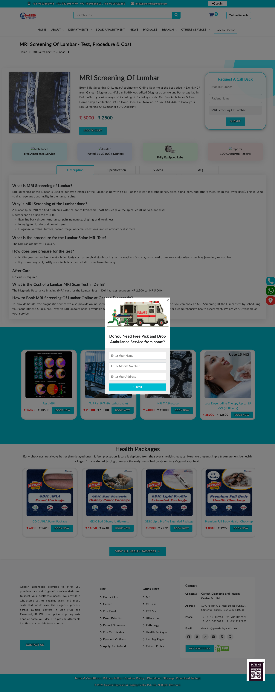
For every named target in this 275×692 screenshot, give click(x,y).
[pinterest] (222, 637)
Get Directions (199, 648)
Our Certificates (113, 632)
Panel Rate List (113, 618)
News (134, 29)
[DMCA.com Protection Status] (222, 648)
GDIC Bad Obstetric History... (107, 521)
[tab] (75, 170)
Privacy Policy (112, 678)
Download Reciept (188, 678)
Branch (168, 29)
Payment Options (114, 639)
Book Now (62, 410)
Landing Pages (155, 639)
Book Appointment (110, 29)
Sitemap (168, 678)
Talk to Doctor (225, 30)
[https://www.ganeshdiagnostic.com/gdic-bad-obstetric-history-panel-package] (107, 492)
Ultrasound (153, 618)
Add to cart (93, 130)
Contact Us (35, 645)
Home (23, 52)
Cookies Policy (134, 678)
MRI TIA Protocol (167, 403)
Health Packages (157, 632)
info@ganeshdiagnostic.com (151, 4)
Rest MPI (48, 403)
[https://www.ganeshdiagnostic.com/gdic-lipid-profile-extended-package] (167, 492)
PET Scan (152, 611)
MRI (148, 597)
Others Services (193, 29)
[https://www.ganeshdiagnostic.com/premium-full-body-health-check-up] (227, 492)
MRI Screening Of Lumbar (49, 52)
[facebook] (188, 637)
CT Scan (151, 604)
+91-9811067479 (67, 4)
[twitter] (197, 637)
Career (107, 604)
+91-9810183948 (44, 4)
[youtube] (213, 637)
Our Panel (109, 611)
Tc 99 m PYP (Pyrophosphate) (107, 403)
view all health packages (135, 551)
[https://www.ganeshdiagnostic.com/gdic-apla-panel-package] (48, 492)
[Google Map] (270, 301)
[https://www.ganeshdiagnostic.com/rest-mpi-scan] (48, 374)
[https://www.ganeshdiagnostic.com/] (28, 16)
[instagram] (205, 637)
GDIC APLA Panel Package (48, 521)
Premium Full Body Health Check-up (227, 521)
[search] (176, 15)
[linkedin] (230, 637)
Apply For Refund (114, 646)
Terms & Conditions (88, 678)
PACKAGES (150, 29)
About (56, 29)
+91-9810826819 (91, 4)
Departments (78, 29)
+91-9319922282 (114, 4)
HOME (42, 29)
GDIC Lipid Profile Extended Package (167, 521)
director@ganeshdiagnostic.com (219, 628)
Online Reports (238, 15)
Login (218, 3)
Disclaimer (154, 678)
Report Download (114, 625)
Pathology (152, 625)
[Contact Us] (271, 282)
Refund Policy (155, 646)
